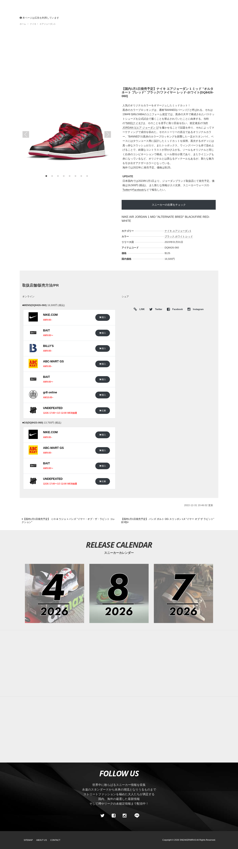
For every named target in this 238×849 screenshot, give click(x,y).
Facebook (138, 189)
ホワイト (180, 236)
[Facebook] (113, 816)
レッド (189, 236)
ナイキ (168, 230)
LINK (141, 309)
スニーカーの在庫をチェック (169, 204)
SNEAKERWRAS (188, 840)
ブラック (169, 236)
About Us (41, 840)
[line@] (136, 816)
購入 (103, 317)
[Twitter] (102, 816)
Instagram (198, 309)
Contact (55, 840)
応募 (103, 410)
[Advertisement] (124, 57)
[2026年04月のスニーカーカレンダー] (54, 593)
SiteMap (28, 840)
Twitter (126, 189)
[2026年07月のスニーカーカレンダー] (183, 593)
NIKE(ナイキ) (134, 123)
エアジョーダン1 (182, 230)
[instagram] (125, 816)
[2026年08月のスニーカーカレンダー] (119, 593)
